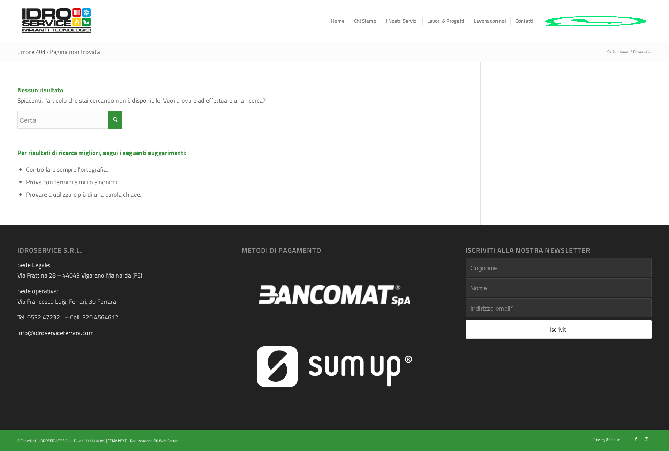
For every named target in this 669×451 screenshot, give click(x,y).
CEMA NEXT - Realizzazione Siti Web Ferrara (144, 440)
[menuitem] (337, 21)
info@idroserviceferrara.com (55, 332)
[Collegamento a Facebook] (636, 439)
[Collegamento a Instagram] (646, 439)
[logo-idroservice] (56, 21)
